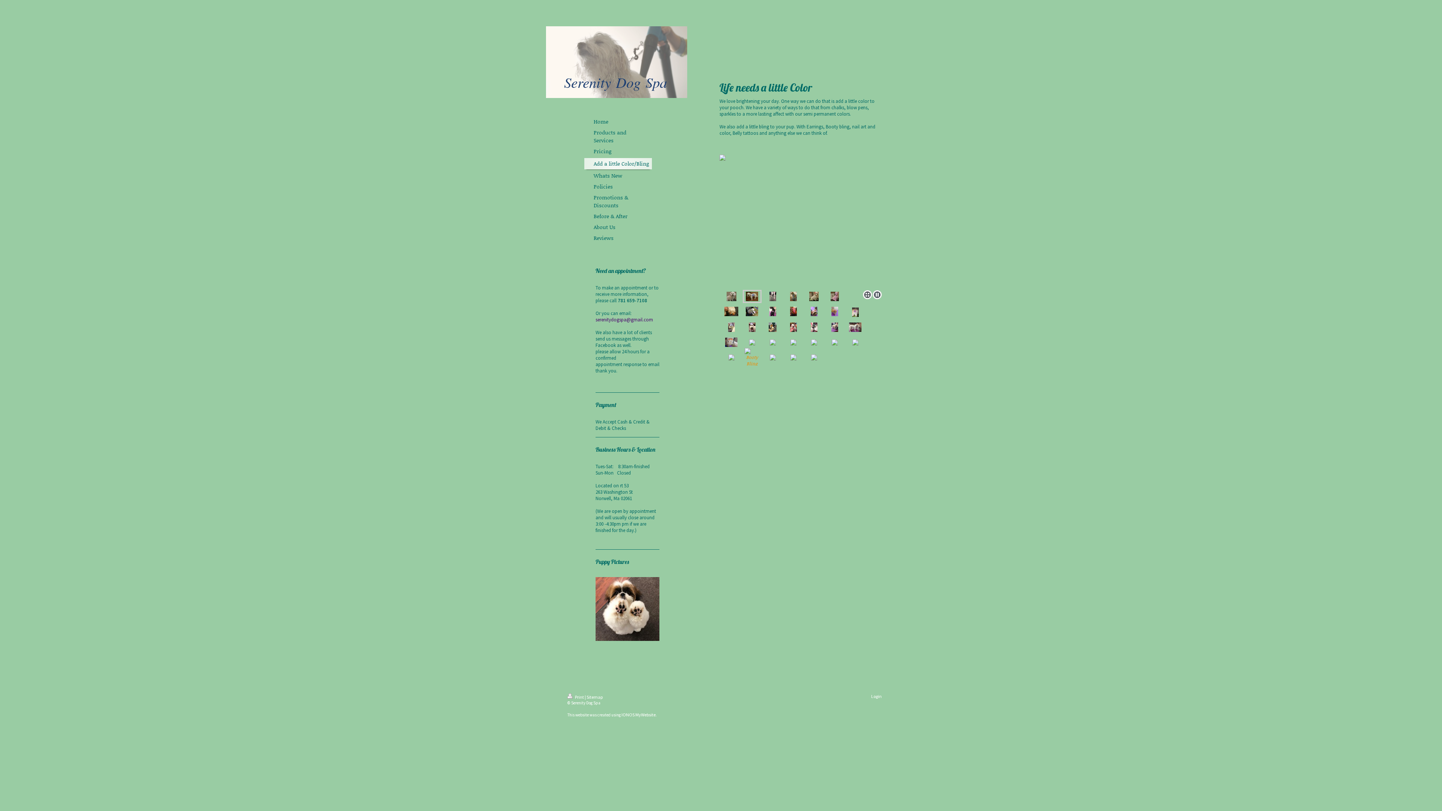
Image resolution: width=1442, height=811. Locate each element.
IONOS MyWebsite (638, 715)
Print (579, 697)
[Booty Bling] (752, 357)
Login (876, 696)
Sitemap (595, 697)
